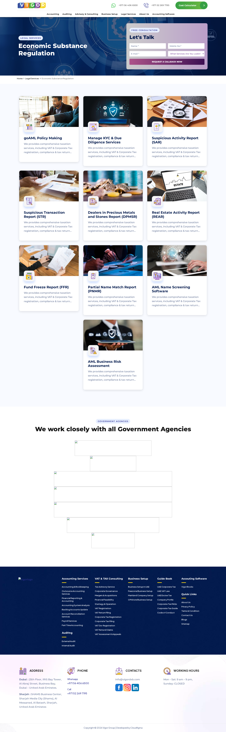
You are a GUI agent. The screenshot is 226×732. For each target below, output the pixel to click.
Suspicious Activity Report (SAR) (175, 140)
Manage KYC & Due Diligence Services (105, 140)
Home (20, 78)
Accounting (53, 14)
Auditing (67, 14)
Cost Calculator (187, 5)
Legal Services (128, 14)
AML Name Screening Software (171, 289)
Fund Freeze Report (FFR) (46, 287)
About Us (144, 14)
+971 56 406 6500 (128, 5)
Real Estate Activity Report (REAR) (176, 214)
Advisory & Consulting (86, 14)
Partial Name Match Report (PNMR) (112, 289)
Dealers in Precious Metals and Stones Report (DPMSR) (112, 214)
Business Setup (109, 14)
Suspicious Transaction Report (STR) (44, 214)
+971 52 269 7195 (160, 5)
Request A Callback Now (167, 61)
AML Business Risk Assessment (104, 364)
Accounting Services (75, 578)
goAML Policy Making (43, 138)
